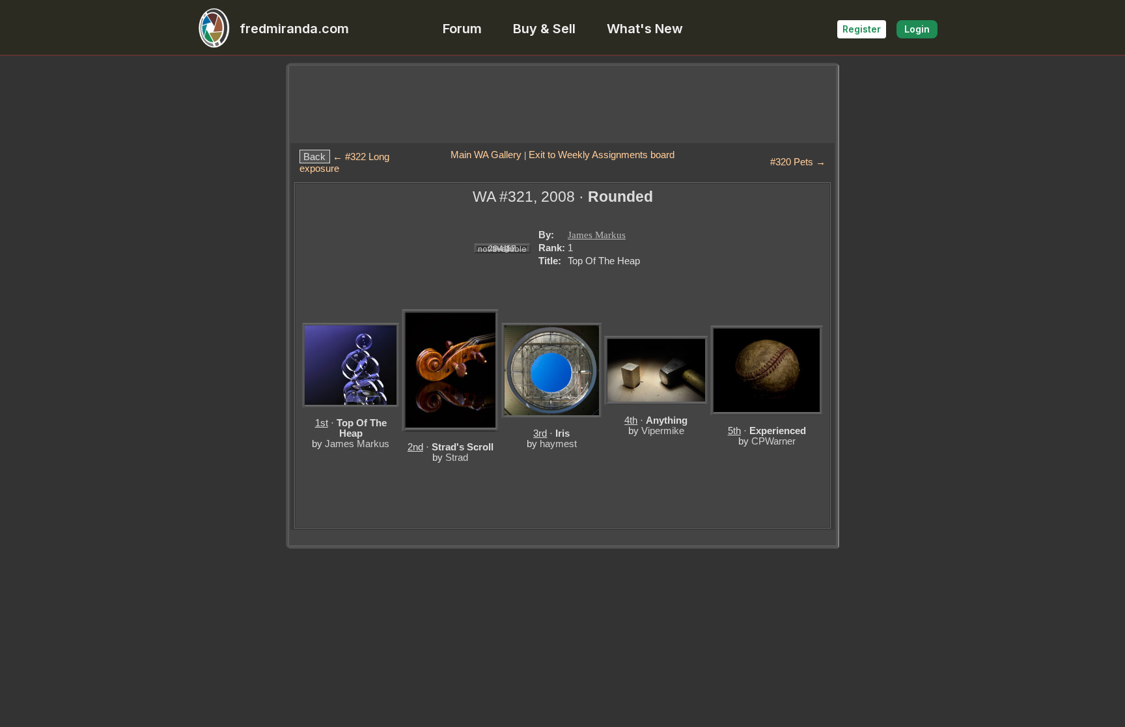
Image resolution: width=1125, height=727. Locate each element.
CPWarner (773, 440)
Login (917, 28)
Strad (456, 457)
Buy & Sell (544, 28)
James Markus (597, 235)
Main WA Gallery (486, 154)
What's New (645, 28)
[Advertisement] (562, 104)
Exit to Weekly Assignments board (601, 154)
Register (861, 28)
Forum (462, 28)
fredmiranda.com (294, 28)
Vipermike (662, 430)
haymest (558, 443)
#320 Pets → (798, 161)
